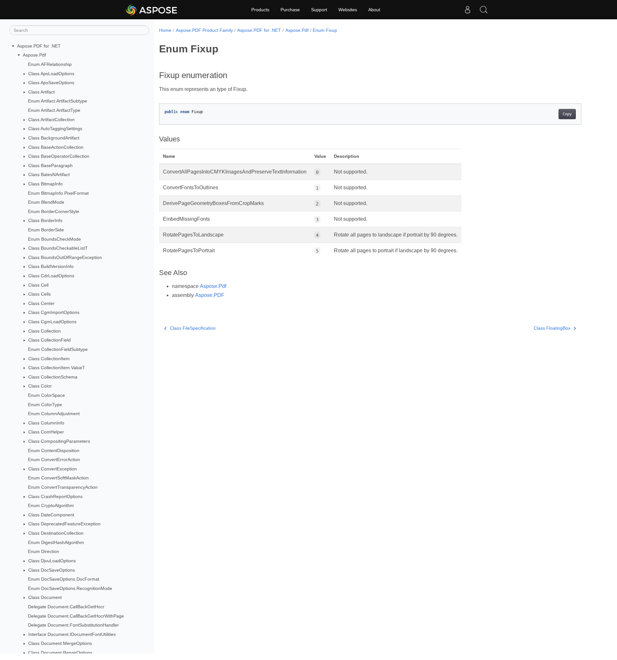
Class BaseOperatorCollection (58, 156)
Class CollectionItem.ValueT (56, 367)
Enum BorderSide (46, 229)
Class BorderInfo (45, 220)
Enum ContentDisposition (53, 450)
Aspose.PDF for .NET (39, 46)
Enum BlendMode (46, 202)
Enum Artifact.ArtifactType (54, 110)
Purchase (290, 9)
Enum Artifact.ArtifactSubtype (57, 101)
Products (260, 9)
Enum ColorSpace (46, 395)
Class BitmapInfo (45, 183)
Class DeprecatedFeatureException (64, 524)
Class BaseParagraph (50, 165)
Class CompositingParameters (59, 441)
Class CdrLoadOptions (51, 275)
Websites (347, 9)
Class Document (45, 597)
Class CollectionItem (49, 358)
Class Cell (38, 285)
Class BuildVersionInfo (51, 266)
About (374, 9)
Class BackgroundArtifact (53, 137)
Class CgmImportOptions (53, 312)
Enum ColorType (45, 404)
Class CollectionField (49, 340)
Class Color (40, 386)
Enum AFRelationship (50, 64)
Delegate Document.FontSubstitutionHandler (73, 625)
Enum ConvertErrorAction (54, 459)
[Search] (484, 9)
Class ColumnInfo (46, 422)
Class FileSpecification (193, 328)
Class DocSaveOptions (51, 570)
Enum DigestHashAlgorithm (56, 542)
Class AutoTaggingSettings (55, 128)
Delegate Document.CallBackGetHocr (66, 606)
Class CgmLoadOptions (52, 321)
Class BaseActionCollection (56, 147)
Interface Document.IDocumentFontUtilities (72, 634)
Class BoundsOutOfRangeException (65, 257)
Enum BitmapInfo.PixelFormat (58, 193)
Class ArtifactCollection (51, 119)
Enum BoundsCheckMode (54, 239)
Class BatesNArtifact (49, 174)
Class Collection (44, 331)
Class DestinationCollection (56, 533)
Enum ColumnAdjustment (54, 413)
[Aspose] (151, 10)
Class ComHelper (46, 432)
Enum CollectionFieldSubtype (58, 349)
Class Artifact (41, 91)
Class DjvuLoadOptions (52, 560)
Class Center (41, 303)
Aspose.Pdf (34, 55)
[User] (468, 9)
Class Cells (39, 294)
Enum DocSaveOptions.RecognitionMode (70, 588)
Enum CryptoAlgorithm (51, 505)
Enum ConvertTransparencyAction (63, 487)
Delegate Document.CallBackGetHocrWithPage (76, 616)
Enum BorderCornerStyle (53, 211)
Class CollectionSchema (52, 376)
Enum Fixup (325, 30)
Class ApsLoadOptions (51, 73)
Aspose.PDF (209, 295)
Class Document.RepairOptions (60, 652)
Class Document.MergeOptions (60, 643)
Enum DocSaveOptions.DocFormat (63, 579)
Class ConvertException (52, 468)
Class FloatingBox (552, 328)
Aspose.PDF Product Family (204, 30)
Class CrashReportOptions (55, 496)
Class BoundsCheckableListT (58, 248)
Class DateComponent (51, 514)
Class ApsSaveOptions (51, 82)
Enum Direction (43, 551)
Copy (567, 114)
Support (319, 9)
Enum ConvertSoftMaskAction (58, 478)
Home (165, 30)
